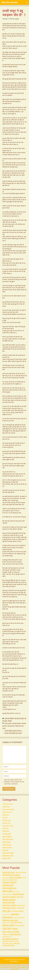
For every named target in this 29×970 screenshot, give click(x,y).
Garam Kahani (8, 899)
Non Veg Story (19, 925)
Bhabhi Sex (6, 806)
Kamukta (15, 914)
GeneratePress (14, 961)
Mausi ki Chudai (6, 922)
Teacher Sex (6, 823)
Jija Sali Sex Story (6, 914)
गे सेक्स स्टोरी (5, 831)
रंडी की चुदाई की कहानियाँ (8, 945)
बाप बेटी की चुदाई (6, 845)
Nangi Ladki (8, 925)
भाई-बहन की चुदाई (19, 718)
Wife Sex (5, 828)
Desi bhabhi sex (9, 888)
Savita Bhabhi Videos (7, 936)
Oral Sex (6, 928)
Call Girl (24, 877)
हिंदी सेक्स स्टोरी (6, 858)
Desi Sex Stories (10, 2)
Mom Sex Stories (16, 922)
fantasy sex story (7, 894)
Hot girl (6, 910)
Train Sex (17, 941)
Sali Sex (5, 817)
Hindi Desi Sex (8, 902)
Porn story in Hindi (10, 931)
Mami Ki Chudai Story (19, 917)
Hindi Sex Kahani (9, 905)
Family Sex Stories (8, 809)
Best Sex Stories (21, 872)
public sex (5, 934)
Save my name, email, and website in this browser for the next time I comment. (14, 782)
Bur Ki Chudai (15, 877)
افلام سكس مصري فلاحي (8, 967)
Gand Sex (19, 897)
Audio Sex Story (8, 872)
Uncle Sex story (7, 943)
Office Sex (5, 815)
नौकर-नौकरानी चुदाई (7, 839)
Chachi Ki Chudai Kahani (9, 880)
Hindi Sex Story (21, 905)
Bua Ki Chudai (5, 877)
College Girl (8, 885)
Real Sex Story (15, 934)
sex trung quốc (16, 965)
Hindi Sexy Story (9, 908)
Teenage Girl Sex (8, 826)
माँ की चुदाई (5, 850)
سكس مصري (21, 967)
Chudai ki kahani (9, 882)
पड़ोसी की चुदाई (6, 842)
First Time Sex (7, 812)
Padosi (15, 928)
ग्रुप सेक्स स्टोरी (6, 834)
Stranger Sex (6, 820)
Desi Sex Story (17, 891)
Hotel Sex (20, 908)
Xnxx (17, 969)
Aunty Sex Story (7, 804)
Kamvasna (11, 726)
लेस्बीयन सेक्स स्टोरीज (7, 856)
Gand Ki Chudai (9, 897)
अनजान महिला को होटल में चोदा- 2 (13, 730)
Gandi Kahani (16, 723)
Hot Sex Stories (17, 911)
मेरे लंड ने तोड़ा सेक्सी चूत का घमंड (13, 733)
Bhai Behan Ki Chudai (11, 875)
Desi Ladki (8, 723)
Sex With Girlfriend (10, 939)
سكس (12, 969)
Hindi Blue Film (5, 965)
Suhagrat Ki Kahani (8, 941)
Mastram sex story (10, 920)
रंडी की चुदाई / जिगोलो (8, 853)
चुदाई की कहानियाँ (9, 718)
